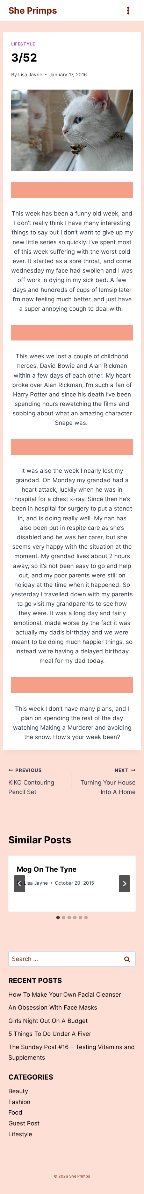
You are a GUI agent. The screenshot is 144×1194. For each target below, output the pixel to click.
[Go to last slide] (19, 883)
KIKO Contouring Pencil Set (31, 781)
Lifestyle (23, 44)
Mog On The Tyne (47, 869)
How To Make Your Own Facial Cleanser (64, 994)
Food (15, 1112)
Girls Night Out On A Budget (48, 1020)
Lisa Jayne (30, 74)
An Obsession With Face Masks (52, 1007)
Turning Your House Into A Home (108, 781)
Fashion (19, 1101)
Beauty (18, 1091)
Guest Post (23, 1123)
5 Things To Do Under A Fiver (49, 1033)
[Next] (124, 883)
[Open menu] (128, 10)
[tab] (58, 917)
